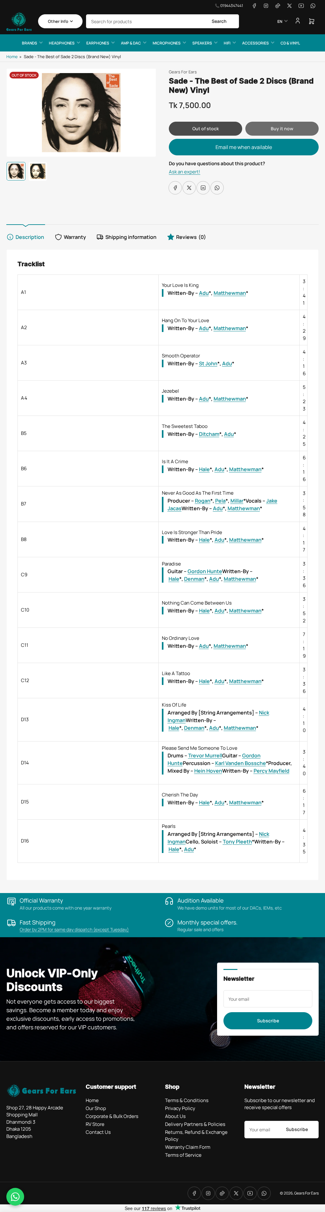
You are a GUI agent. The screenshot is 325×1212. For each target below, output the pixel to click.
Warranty (75, 237)
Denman (194, 578)
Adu (204, 292)
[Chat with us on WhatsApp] (15, 1197)
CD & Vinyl (290, 43)
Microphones (167, 43)
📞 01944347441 (229, 5)
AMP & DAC (131, 43)
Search (219, 21)
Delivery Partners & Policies (195, 1124)
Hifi (227, 43)
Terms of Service (183, 1155)
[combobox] (162, 21)
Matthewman (230, 292)
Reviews (191, 237)
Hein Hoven (208, 770)
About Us (175, 1116)
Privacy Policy (180, 1108)
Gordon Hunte (205, 571)
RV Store (95, 1124)
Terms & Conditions (187, 1100)
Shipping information (130, 237)
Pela (220, 500)
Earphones (97, 43)
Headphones (62, 43)
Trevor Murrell (205, 755)
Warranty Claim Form (187, 1147)
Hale (204, 469)
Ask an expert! (184, 171)
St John (208, 363)
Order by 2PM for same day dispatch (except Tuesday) (74, 929)
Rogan (202, 500)
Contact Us (98, 1132)
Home (12, 56)
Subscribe (268, 1021)
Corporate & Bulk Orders (112, 1116)
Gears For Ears (183, 72)
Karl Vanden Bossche (240, 763)
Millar (236, 500)
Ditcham (209, 433)
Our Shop (96, 1108)
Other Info (58, 21)
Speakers (202, 43)
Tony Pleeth (237, 841)
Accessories (255, 43)
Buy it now (282, 128)
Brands (29, 43)
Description (30, 237)
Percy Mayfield (271, 770)
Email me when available (244, 147)
